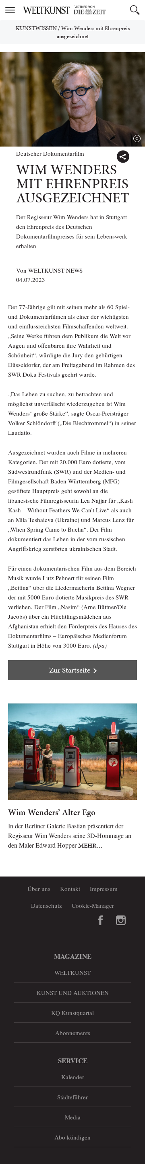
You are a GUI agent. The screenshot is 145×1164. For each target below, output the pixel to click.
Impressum (104, 889)
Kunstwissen (36, 28)
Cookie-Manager (93, 905)
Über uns (38, 889)
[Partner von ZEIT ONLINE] (82, 10)
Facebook (101, 920)
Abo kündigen (72, 1137)
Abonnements (72, 1033)
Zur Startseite (69, 670)
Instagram (121, 920)
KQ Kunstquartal (72, 1013)
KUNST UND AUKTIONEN (73, 993)
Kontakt (70, 889)
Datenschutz (46, 905)
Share (123, 157)
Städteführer (72, 1097)
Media (73, 1117)
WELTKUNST (72, 972)
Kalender (72, 1077)
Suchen (135, 10)
